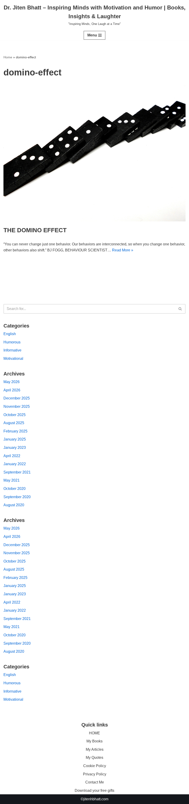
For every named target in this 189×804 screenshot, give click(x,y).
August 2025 (13, 423)
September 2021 (17, 472)
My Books (94, 741)
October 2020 (14, 489)
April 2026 (11, 390)
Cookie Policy (94, 766)
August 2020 (13, 505)
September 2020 (17, 497)
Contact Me (94, 782)
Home (7, 57)
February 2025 (15, 431)
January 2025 (14, 439)
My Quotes (94, 757)
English (9, 334)
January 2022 (14, 464)
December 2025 (16, 398)
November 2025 (16, 406)
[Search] (180, 309)
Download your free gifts (94, 790)
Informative (12, 350)
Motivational (13, 358)
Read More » (122, 250)
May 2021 (11, 480)
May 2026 (11, 382)
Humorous (12, 342)
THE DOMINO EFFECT (35, 230)
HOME (94, 733)
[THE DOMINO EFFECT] (94, 153)
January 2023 (14, 448)
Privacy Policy (94, 774)
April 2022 (11, 456)
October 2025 (14, 415)
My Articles (94, 749)
